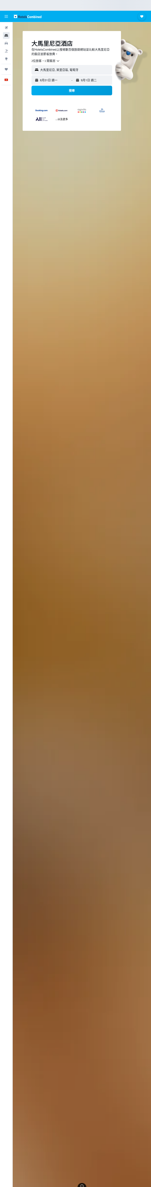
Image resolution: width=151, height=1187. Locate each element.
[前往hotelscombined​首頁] (27, 16)
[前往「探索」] (6, 58)
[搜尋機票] (6, 27)
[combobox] (45, 61)
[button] (6, 16)
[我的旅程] (6, 69)
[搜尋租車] (6, 43)
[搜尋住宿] (6, 35)
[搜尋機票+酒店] (6, 51)
